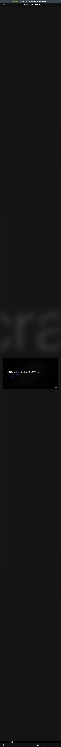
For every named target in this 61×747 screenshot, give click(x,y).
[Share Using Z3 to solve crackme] (51, 745)
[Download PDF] (58, 745)
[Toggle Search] (56, 4)
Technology (41, 745)
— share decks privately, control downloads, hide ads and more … (30, 1)
